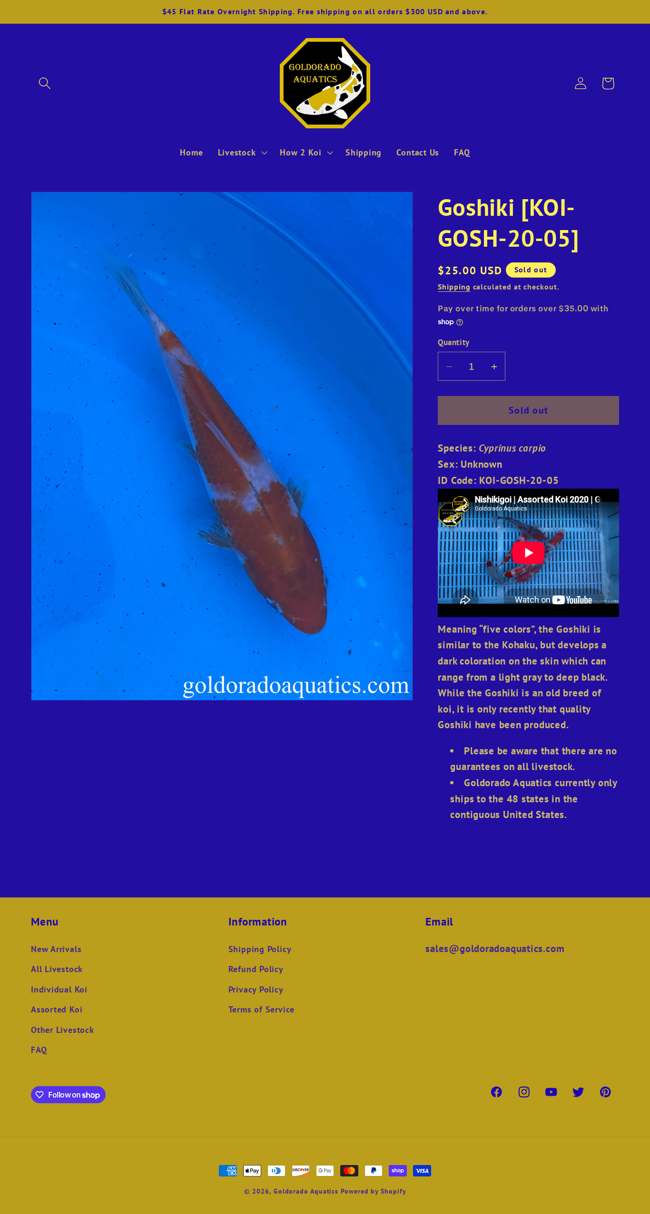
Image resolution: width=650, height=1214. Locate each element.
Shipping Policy (260, 948)
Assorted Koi (56, 1009)
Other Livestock (62, 1029)
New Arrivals (56, 948)
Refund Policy (256, 968)
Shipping (454, 287)
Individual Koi (59, 989)
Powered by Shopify (373, 1190)
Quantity (453, 342)
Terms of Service (261, 1009)
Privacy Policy (256, 989)
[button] (44, 83)
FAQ (39, 1049)
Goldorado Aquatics (306, 1190)
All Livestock (57, 968)
